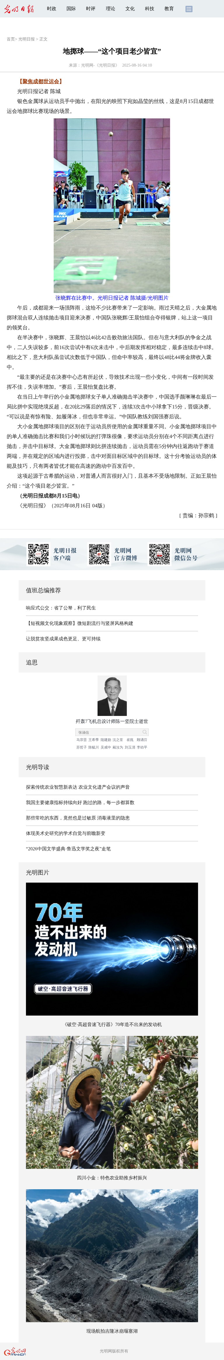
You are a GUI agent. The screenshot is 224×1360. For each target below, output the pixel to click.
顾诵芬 (142, 740)
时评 (90, 8)
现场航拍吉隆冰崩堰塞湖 (112, 1331)
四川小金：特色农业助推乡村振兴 (112, 1177)
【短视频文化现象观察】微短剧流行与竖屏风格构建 (79, 623)
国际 (71, 8)
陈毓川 (93, 747)
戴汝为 (118, 747)
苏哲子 (81, 747)
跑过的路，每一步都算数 (108, 802)
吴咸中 (106, 747)
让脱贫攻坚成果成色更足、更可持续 (63, 638)
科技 (149, 8)
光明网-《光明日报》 (100, 65)
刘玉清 (130, 747)
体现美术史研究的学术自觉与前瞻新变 (65, 833)
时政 (51, 8)
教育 (169, 8)
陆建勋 (106, 740)
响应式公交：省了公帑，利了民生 (61, 607)
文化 (130, 8)
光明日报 (26, 39)
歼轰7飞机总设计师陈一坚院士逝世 (112, 721)
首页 (11, 39)
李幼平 (142, 747)
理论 (110, 8)
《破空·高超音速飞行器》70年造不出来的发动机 (112, 1024)
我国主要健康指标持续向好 (54, 802)
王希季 (93, 740)
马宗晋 (81, 740)
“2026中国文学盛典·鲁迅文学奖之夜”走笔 (68, 848)
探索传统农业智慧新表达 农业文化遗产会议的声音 (78, 787)
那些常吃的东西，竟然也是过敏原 (61, 817)
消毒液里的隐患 (113, 817)
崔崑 (130, 740)
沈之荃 (118, 740)
